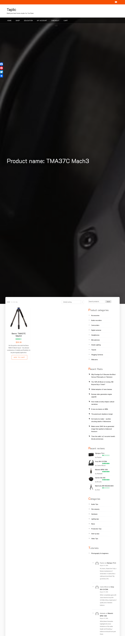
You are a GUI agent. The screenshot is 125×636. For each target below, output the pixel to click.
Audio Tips (94, 504)
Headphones (95, 335)
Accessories (95, 315)
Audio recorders (96, 320)
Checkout (55, 20)
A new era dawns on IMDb (99, 409)
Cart (66, 20)
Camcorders (95, 325)
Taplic (11, 10)
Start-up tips (95, 534)
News (93, 524)
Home (9, 20)
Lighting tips (95, 519)
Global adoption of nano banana (101, 389)
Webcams (94, 359)
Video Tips (94, 538)
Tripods (93, 350)
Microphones (95, 340)
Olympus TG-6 (111, 563)
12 (11, 302)
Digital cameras (96, 330)
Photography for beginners (99, 553)
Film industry (95, 509)
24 (14, 302)
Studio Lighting (96, 345)
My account (42, 20)
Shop (18, 20)
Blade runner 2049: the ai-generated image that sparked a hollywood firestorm (102, 429)
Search (108, 301)
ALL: (17, 302)
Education (28, 20)
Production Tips (96, 529)
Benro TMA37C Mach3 (19, 334)
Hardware (94, 514)
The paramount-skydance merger (102, 414)
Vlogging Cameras (97, 355)
